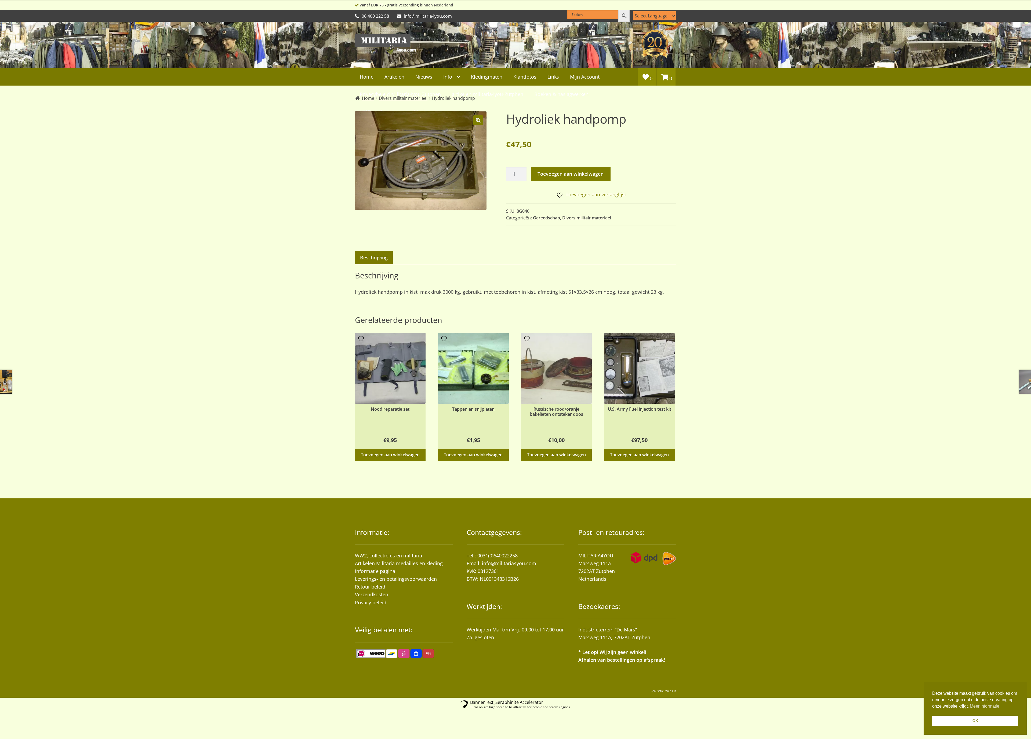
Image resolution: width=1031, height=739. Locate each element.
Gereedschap (546, 218)
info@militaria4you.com (509, 563)
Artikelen (394, 76)
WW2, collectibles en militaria (388, 555)
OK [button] (975, 721)
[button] (478, 120)
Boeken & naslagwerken (561, 94)
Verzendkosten (371, 594)
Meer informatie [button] (984, 706)
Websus (670, 691)
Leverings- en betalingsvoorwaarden (396, 579)
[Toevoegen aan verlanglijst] (362, 339)
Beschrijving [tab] (374, 257)
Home (366, 76)
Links (553, 76)
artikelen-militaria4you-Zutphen (487, 94)
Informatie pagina (375, 571)
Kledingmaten (486, 76)
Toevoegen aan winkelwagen (571, 174)
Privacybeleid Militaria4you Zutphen (400, 94)
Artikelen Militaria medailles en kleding (399, 563)
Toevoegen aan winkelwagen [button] (390, 455)
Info (447, 76)
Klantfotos (524, 76)
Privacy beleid (370, 602)
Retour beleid (370, 586)
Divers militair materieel (586, 218)
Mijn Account (585, 76)
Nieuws (423, 76)
